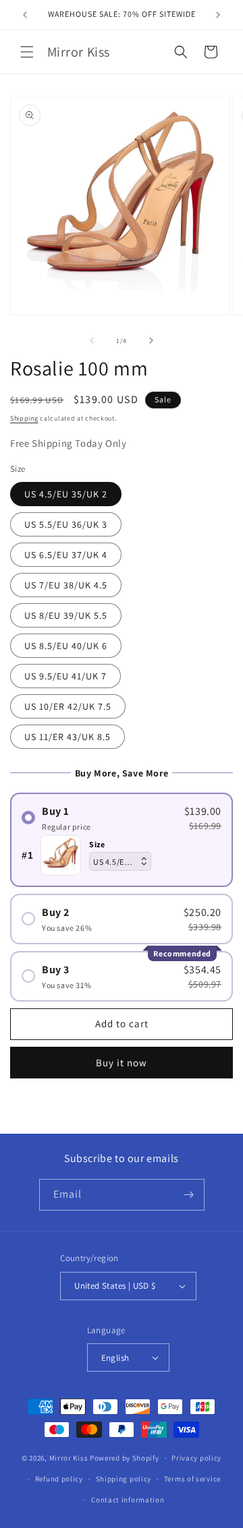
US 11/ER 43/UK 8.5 (67, 737)
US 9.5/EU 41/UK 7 (65, 676)
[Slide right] (151, 340)
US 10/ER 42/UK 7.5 (67, 706)
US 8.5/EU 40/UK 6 (65, 646)
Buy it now (121, 1062)
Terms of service (192, 1479)
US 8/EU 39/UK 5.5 (65, 615)
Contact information (127, 1499)
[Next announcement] (218, 15)
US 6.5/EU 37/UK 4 (65, 555)
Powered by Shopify (124, 1458)
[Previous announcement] (25, 15)
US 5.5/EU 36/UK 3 (65, 524)
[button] (27, 52)
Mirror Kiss (68, 1458)
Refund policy (59, 1479)
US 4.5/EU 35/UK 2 (65, 494)
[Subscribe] (189, 1195)
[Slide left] (92, 340)
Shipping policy (124, 1479)
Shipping (24, 418)
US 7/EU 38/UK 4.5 (65, 585)
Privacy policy (196, 1458)
